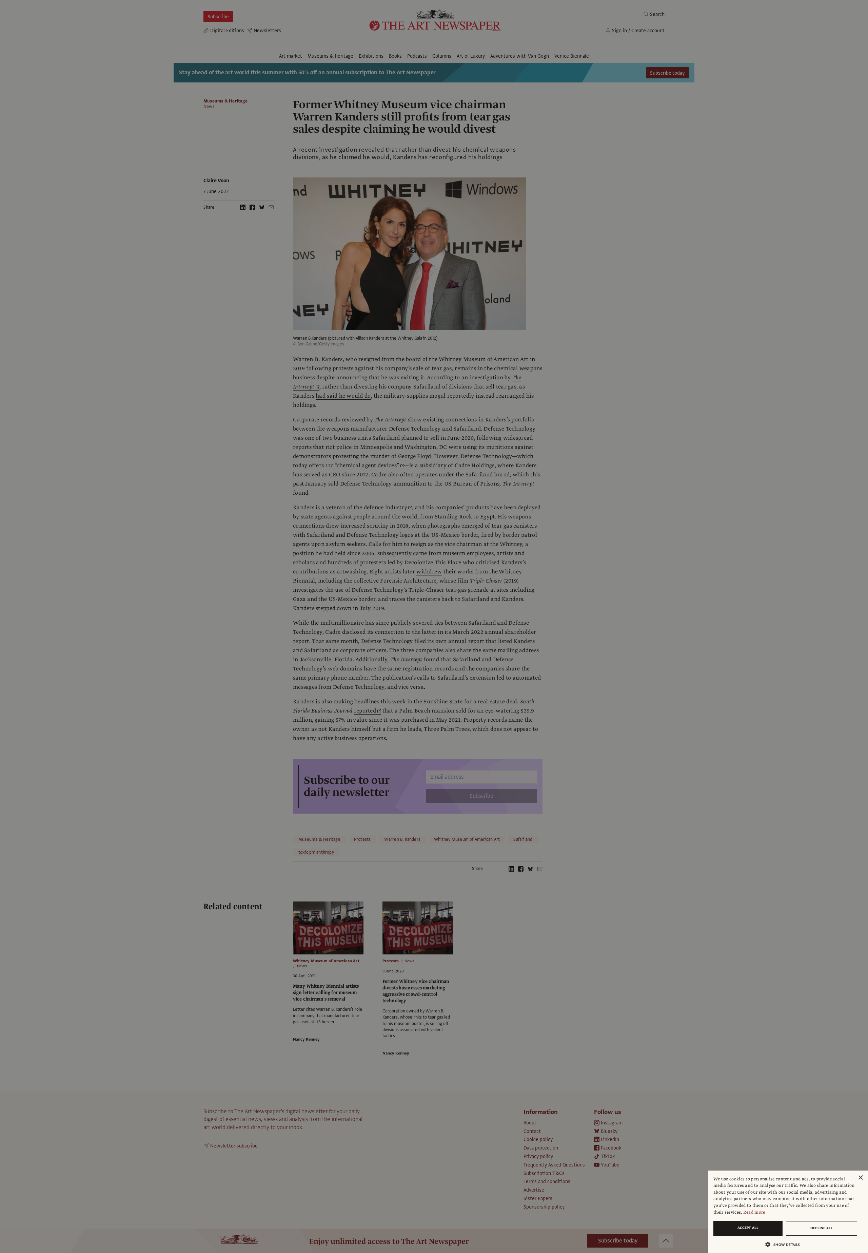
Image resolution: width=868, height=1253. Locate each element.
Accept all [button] (747, 1227)
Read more (754, 1212)
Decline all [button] (821, 1228)
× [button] (860, 1177)
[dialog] (788, 1212)
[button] (785, 1244)
